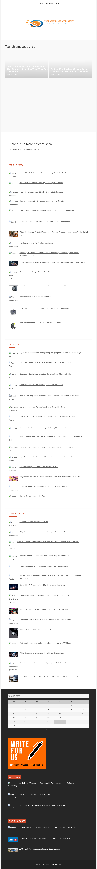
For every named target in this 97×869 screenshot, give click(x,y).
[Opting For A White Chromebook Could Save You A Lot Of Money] (70, 65)
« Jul (47, 730)
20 (48, 718)
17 (14, 718)
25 (25, 722)
